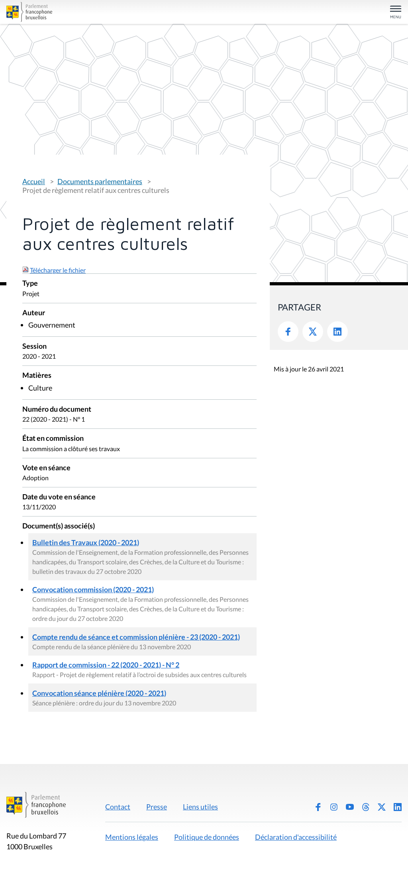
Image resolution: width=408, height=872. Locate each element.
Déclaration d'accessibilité (296, 837)
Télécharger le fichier (58, 270)
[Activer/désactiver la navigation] (396, 13)
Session (34, 346)
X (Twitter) (382, 807)
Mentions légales (131, 837)
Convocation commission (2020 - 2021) (93, 589)
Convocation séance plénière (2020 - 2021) (99, 693)
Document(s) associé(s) (58, 526)
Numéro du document (56, 409)
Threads (366, 807)
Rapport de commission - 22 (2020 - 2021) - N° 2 (105, 664)
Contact (117, 806)
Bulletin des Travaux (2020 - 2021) (85, 542)
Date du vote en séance (59, 497)
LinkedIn (337, 331)
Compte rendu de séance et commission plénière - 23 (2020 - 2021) (136, 636)
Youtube (350, 807)
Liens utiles (200, 806)
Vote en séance (46, 468)
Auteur (33, 313)
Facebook (288, 331)
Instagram (334, 807)
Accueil (33, 181)
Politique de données (206, 837)
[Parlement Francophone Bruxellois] (70, 12)
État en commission (53, 438)
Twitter (312, 331)
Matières (36, 375)
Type (30, 283)
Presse (156, 806)
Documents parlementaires (99, 181)
